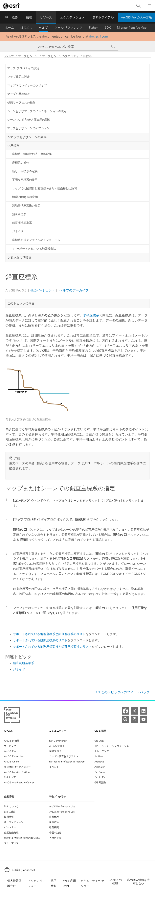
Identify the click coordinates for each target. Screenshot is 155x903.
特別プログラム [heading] (57, 796)
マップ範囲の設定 (18, 76)
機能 (29, 17)
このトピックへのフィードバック (125, 692)
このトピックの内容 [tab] (21, 303)
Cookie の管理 (115, 881)
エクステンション (72, 17)
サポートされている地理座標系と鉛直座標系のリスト (49, 634)
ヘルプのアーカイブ (74, 290)
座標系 (87, 56)
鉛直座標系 (19, 214)
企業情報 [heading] (9, 796)
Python (93, 27)
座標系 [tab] (14, 145)
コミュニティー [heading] (57, 730)
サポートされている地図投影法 (36, 248)
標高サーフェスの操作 (21, 102)
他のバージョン (41, 290)
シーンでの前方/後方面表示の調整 (29, 119)
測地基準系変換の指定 (26, 205)
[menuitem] (26, 740)
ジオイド (17, 231)
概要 (15, 17)
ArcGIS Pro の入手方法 (136, 17)
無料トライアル (103, 17)
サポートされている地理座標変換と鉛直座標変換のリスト (52, 646)
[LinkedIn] (143, 711)
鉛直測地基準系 (22, 223)
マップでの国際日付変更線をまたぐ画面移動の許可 (44, 188)
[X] (134, 711)
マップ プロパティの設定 (23, 68)
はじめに (26, 27)
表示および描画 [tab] (20, 257)
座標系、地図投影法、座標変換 (32, 154)
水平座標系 (91, 315)
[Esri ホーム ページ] (11, 6)
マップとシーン (28, 56)
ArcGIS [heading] (8, 730)
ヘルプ (43, 27)
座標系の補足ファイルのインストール (36, 240)
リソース (46, 17)
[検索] (138, 5)
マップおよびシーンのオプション (28, 128)
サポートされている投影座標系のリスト (40, 640)
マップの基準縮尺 (18, 94)
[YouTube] (143, 719)
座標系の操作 (20, 162)
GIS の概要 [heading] (100, 730)
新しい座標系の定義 (25, 171)
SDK (108, 27)
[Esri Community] (125, 719)
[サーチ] (113, 47)
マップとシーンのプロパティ (60, 56)
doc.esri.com (98, 36)
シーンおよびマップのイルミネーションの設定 (37, 111)
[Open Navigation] (150, 5)
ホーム (9, 27)
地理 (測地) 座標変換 (25, 197)
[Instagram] (134, 719)
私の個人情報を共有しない (138, 881)
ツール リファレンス (68, 27)
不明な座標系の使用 (25, 180)
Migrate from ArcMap (132, 27)
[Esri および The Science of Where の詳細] (12, 716)
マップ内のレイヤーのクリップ (27, 85)
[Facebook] (125, 711)
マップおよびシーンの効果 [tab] (28, 137)
